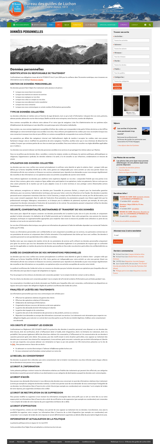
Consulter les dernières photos (129, 167)
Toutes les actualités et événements (127, 221)
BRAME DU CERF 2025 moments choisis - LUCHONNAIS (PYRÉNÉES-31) (134, 198)
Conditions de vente (88, 441)
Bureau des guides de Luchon (50, 3)
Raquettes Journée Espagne (135, 261)
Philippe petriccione (123, 271)
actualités (135, 201)
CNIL (14, 344)
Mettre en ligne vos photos (128, 172)
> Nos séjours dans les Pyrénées (128, 145)
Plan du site (20, 441)
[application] (131, 105)
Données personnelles (22, 18)
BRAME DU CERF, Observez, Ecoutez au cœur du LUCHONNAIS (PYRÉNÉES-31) (134, 213)
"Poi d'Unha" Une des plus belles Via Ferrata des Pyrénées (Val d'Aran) (130, 266)
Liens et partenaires (41, 441)
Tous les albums (124, 170)
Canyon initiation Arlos (136, 254)
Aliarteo (121, 442)
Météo (30, 441)
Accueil (10, 18)
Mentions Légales (56, 441)
